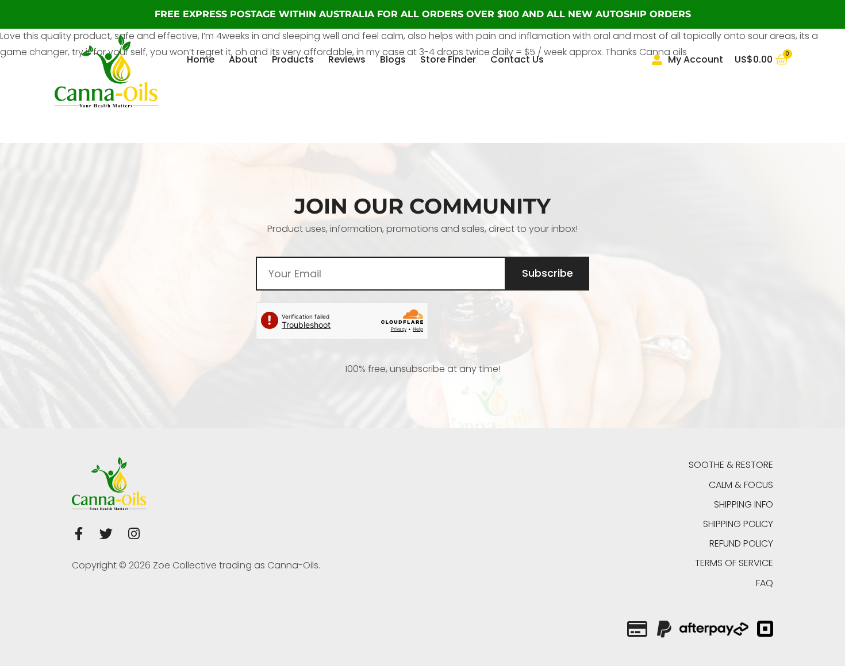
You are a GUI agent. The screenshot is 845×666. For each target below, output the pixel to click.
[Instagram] (133, 533)
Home (200, 59)
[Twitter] (106, 533)
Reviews (347, 59)
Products (293, 59)
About (243, 59)
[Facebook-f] (78, 533)
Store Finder (448, 59)
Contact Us (517, 59)
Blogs (393, 59)
